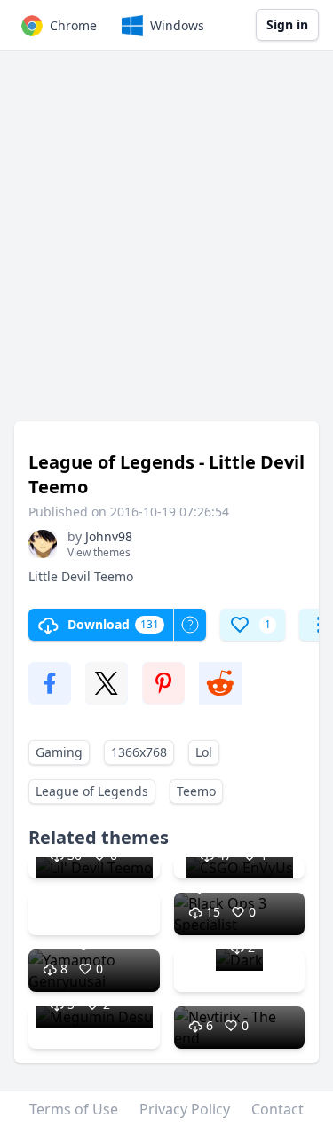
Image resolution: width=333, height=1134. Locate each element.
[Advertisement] (166, 244)
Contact (277, 1109)
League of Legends (92, 791)
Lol (203, 752)
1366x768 (139, 752)
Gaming (59, 752)
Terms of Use (73, 1109)
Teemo (196, 791)
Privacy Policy (184, 1109)
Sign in (287, 24)
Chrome (73, 25)
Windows (177, 25)
